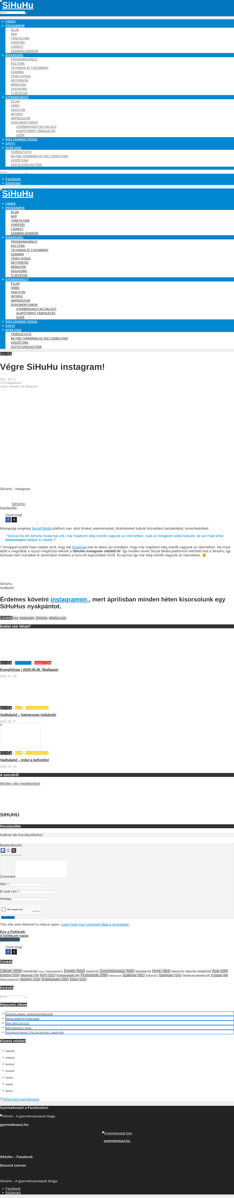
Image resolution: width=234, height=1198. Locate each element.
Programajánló (24, 59)
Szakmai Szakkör (24, 51)
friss (15, 618)
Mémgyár (18, 84)
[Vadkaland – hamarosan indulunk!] (20, 704)
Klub (15, 30)
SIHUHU (18, 504)
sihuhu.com (57, 618)
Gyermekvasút (17, 97)
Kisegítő (23, 663)
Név (4, 884)
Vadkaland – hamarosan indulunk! (28, 715)
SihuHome (19, 89)
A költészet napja (14, 936)
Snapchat (79, 547)
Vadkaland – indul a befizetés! (24, 760)
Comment (7, 876)
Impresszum (20, 118)
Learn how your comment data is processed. (95, 924)
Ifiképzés (18, 42)
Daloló (42, 971)
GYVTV (10, 143)
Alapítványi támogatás (35, 131)
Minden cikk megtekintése (20, 783)
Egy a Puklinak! (13, 932)
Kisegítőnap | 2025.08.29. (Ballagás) (29, 670)
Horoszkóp (143, 971)
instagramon (70, 599)
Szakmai (17, 72)
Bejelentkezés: (11, 845)
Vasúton (18, 110)
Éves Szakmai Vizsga (21, 139)
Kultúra (18, 63)
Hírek (15, 105)
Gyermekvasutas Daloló (36, 127)
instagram (27, 618)
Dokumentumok (24, 122)
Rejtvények (19, 80)
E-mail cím (9, 891)
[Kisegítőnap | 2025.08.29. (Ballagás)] (20, 659)
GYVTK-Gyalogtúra (26, 164)
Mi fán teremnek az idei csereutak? (39, 156)
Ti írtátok (19, 93)
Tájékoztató (21, 152)
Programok (15, 25)
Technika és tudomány (29, 68)
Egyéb (6, 354)
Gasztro (92, 971)
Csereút (17, 47)
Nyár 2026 (13, 148)
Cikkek (10, 21)
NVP (14, 34)
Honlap (5, 899)
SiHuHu (42, 618)
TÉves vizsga (21, 76)
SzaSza (152, 975)
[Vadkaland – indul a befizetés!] (20, 749)
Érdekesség (14, 55)
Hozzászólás (8, 507)
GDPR (20, 135)
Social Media (41, 528)
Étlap (15, 101)
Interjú (17, 114)
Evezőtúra (19, 160)
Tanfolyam (20, 38)
